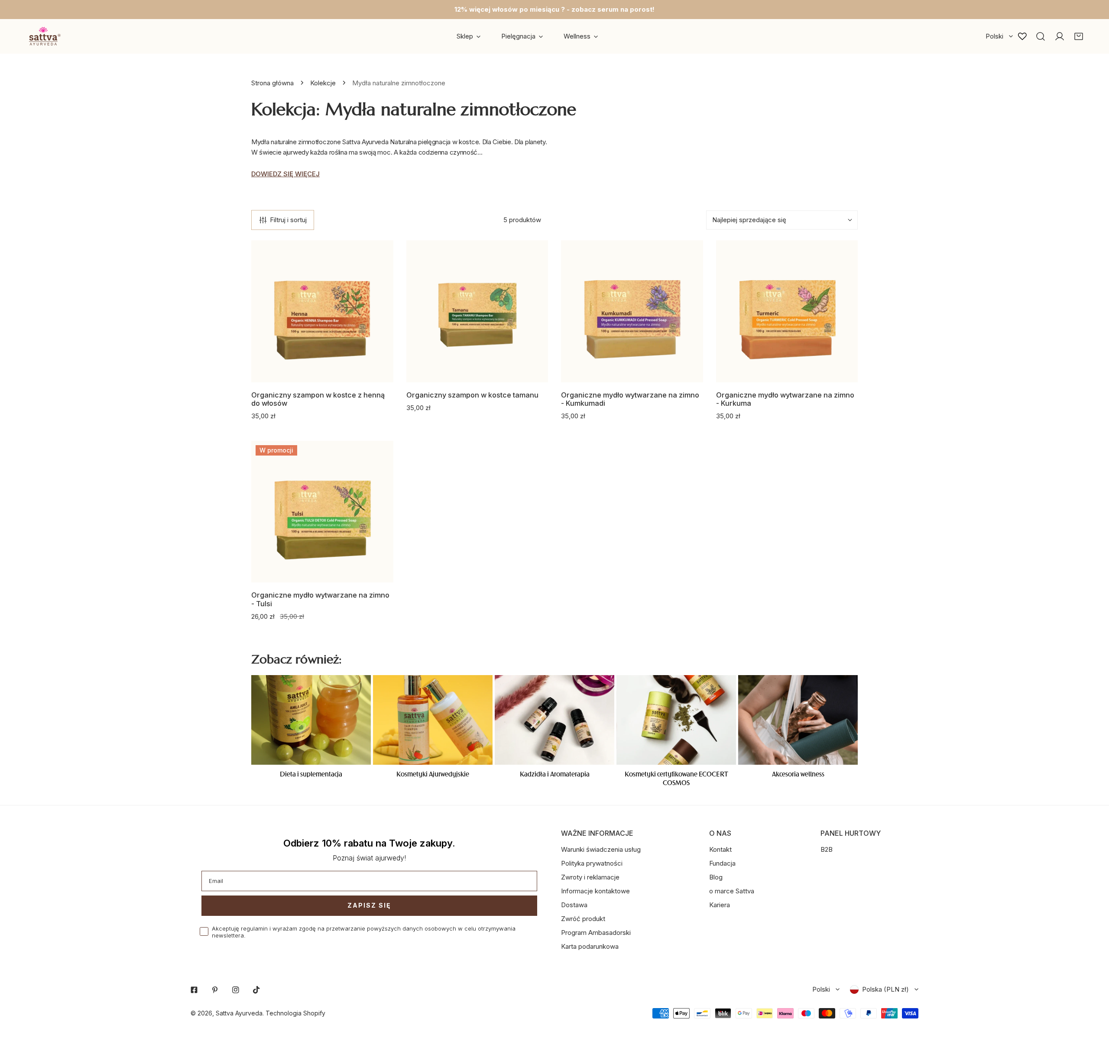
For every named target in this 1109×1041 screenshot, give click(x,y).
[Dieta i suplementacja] (311, 720)
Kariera (719, 905)
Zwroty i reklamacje (590, 877)
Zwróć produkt (583, 919)
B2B (826, 849)
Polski (994, 36)
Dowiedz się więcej (285, 174)
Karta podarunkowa (590, 946)
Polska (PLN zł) (885, 989)
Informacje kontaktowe (595, 891)
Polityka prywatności (592, 863)
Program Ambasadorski (596, 932)
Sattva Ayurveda (239, 1013)
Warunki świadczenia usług (601, 849)
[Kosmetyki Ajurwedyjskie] (433, 720)
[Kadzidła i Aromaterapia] (554, 720)
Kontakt (720, 849)
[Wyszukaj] (1040, 36)
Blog (716, 877)
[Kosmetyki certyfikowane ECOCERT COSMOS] (676, 720)
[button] (1078, 36)
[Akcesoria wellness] (798, 720)
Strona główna (272, 83)
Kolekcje (323, 83)
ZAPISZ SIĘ (369, 905)
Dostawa (574, 905)
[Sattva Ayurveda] (43, 36)
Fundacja (722, 863)
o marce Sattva (731, 891)
